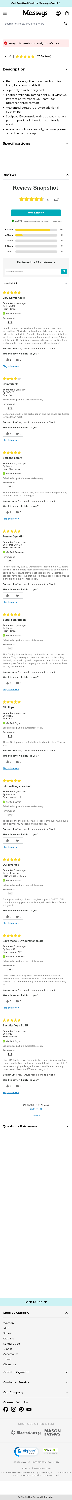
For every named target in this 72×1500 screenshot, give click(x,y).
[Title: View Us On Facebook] (5, 1409)
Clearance (9, 1364)
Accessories (10, 1354)
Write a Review (36, 212)
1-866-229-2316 (39, 1462)
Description (14, 69)
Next (36, 1115)
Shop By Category (16, 1312)
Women (8, 1323)
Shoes (7, 1333)
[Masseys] (35, 13)
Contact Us (53, 1462)
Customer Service (16, 1382)
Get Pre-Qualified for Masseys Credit (34, 3)
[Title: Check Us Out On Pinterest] (21, 1409)
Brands (7, 1348)
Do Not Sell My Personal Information (36, 1497)
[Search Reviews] (64, 271)
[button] (26, 1452)
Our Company (13, 1392)
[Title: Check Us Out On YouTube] (28, 1409)
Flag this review (11, 366)
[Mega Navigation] (5, 13)
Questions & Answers (20, 1126)
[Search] (65, 23)
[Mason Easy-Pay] (53, 1432)
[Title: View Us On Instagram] (13, 1409)
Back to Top (36, 1108)
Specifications (16, 143)
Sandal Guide (11, 1343)
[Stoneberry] (26, 1432)
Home (7, 1359)
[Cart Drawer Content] (66, 13)
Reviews (9, 175)
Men (6, 1328)
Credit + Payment (16, 1372)
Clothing (8, 1338)
